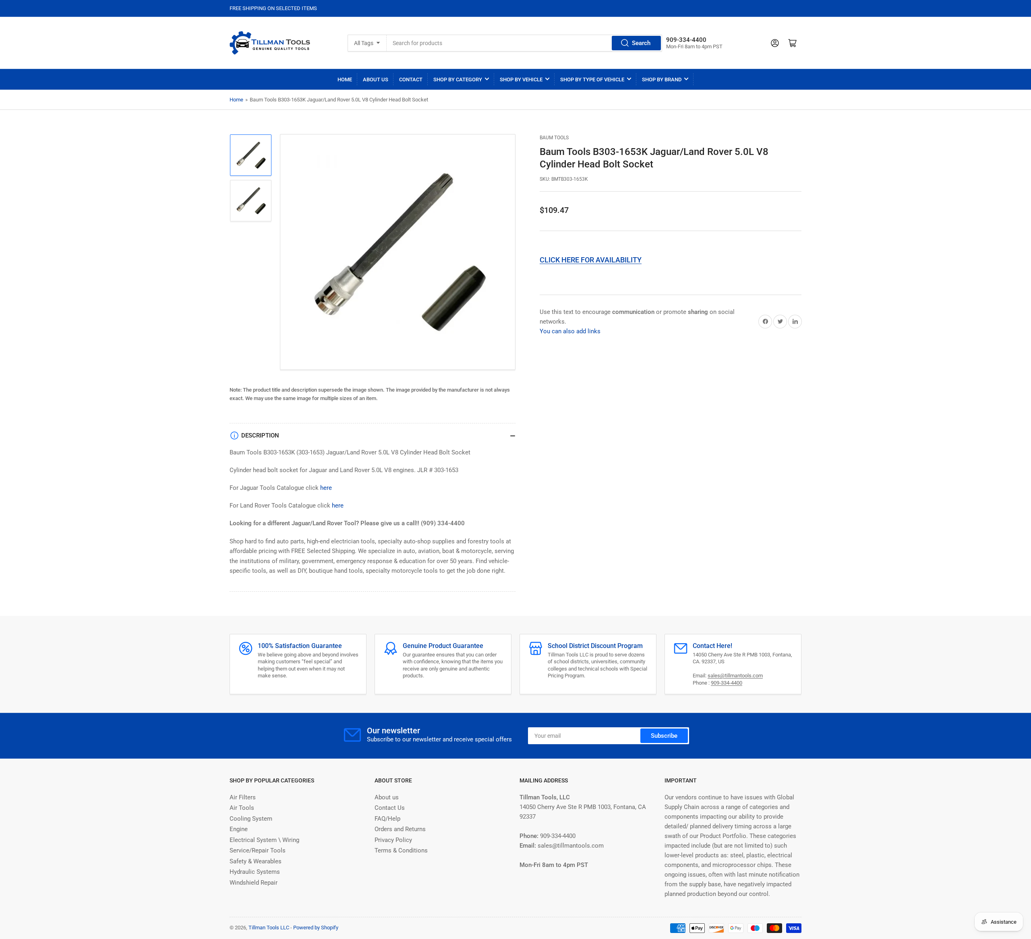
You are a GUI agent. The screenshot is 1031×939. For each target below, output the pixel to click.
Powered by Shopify (315, 928)
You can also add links (570, 331)
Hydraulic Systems (255, 871)
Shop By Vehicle (521, 79)
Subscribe (664, 735)
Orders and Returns (400, 829)
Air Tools (242, 807)
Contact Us (390, 807)
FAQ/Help (387, 818)
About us (387, 797)
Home (344, 79)
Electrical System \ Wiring (264, 840)
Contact (410, 79)
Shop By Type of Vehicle (592, 79)
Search (641, 43)
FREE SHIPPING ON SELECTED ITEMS (273, 8)
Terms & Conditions (401, 850)
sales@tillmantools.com (735, 676)
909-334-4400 (726, 683)
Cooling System (251, 818)
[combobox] (524, 43)
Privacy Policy (393, 840)
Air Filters (243, 797)
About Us (375, 79)
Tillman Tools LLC (268, 928)
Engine (239, 829)
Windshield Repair (253, 882)
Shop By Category (457, 79)
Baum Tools (554, 137)
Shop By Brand (661, 79)
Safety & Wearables (256, 861)
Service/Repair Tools (258, 850)
